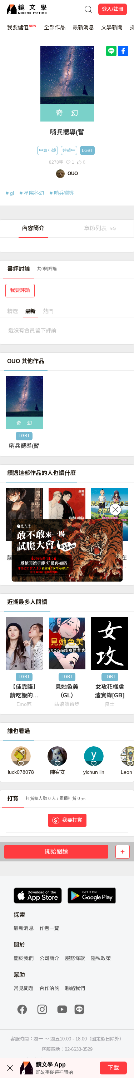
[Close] (115, 510)
